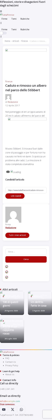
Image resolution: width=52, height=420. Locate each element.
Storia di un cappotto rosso (10, 330)
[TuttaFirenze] (7, 14)
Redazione (13, 102)
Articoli (16, 41)
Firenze (24, 41)
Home (7, 41)
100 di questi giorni (10, 303)
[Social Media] (3, 409)
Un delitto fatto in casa (39, 303)
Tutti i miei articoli (17, 235)
